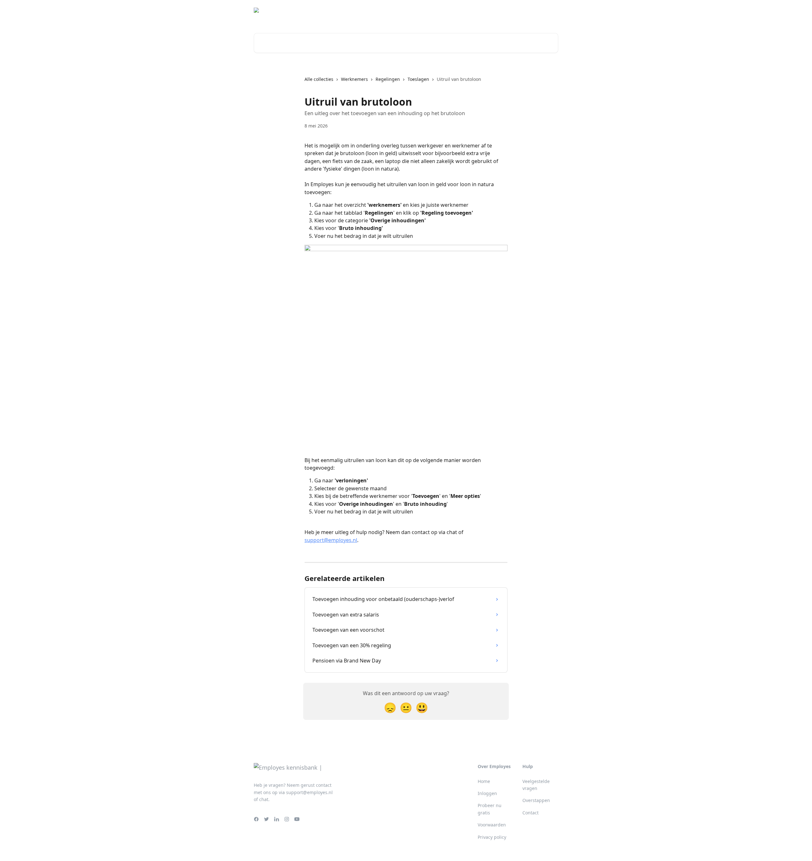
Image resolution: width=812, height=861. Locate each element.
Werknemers (354, 79)
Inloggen (544, 12)
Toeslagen (418, 79)
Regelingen (388, 79)
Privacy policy (492, 837)
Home (484, 781)
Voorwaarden (492, 825)
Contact (530, 813)
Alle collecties (318, 79)
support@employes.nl (330, 540)
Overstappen (536, 800)
